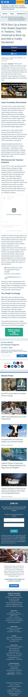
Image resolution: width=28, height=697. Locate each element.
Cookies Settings (14, 695)
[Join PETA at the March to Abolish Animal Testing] (14, 389)
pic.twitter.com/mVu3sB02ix (12, 274)
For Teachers (18, 631)
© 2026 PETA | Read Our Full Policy (14, 682)
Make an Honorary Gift (14, 652)
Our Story (11, 612)
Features (4, 13)
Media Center (9, 637)
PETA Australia (11, 672)
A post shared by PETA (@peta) (14, 230)
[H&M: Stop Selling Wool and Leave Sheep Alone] (14, 411)
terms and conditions (21, 537)
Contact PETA (19, 620)
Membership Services (14, 657)
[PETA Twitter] (17, 363)
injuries (20, 132)
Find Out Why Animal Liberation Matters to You (14, 614)
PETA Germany (14, 666)
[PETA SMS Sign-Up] (8, 366)
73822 (10, 348)
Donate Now (9, 646)
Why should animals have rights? (16, 575)
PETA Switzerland (11, 670)
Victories (11, 617)
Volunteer (16, 617)
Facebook (23, 313)
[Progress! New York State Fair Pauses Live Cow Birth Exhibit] (14, 435)
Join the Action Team (14, 630)
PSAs (8, 639)
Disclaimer (14, 688)
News (6, 17)
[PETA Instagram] (21, 363)
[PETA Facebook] (14, 363)
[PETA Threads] (22, 366)
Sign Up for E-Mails (17, 618)
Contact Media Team (14, 641)
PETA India (18, 670)
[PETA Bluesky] (19, 366)
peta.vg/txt (3, 351)
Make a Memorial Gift (14, 650)
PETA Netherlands (14, 668)
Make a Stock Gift (10, 653)
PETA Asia (18, 672)
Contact (16, 684)
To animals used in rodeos (9, 106)
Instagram (4, 315)
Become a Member (17, 646)
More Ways (19, 659)
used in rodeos (10, 130)
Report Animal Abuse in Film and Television (14, 332)
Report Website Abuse (14, 693)
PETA (5, 348)
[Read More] (14, 569)
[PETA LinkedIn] (12, 366)
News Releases (18, 637)
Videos (12, 13)
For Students (10, 631)
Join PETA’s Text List (10, 620)
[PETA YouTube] (5, 366)
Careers (17, 612)
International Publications (14, 622)
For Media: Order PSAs (16, 639)
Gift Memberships (10, 659)
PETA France (17, 665)
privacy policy (21, 541)
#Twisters (17, 270)
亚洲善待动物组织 (10, 674)
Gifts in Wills (19, 653)
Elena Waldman (19, 57)
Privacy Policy (10, 691)
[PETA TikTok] (15, 366)
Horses (11, 283)
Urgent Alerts (10, 628)
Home (2, 17)
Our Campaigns (17, 628)
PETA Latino (19, 674)
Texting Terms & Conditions (14, 690)
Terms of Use (18, 691)
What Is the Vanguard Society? (14, 655)
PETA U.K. (10, 665)
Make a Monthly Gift (14, 648)
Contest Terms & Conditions (14, 686)
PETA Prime (8, 618)
